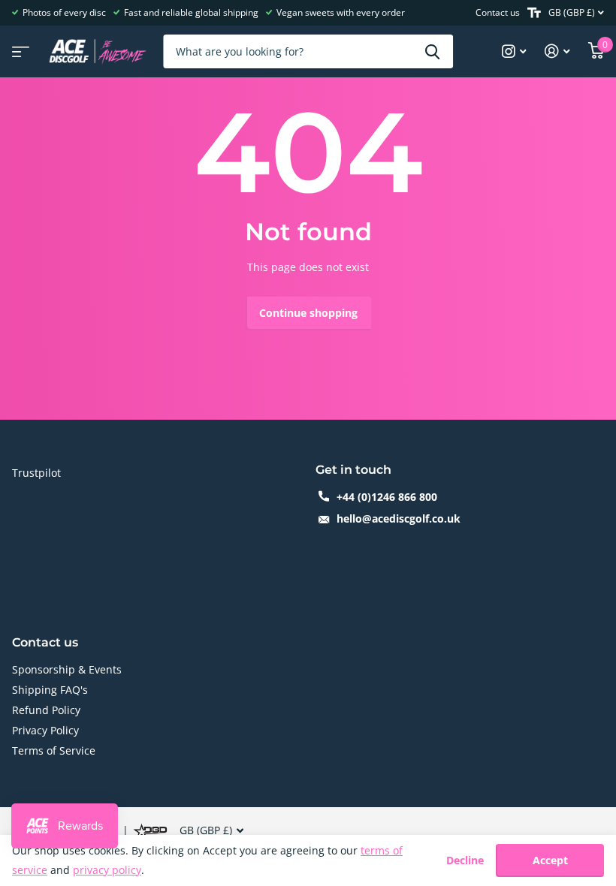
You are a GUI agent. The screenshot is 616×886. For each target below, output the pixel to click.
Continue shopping (308, 313)
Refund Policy (46, 710)
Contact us (498, 12)
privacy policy (107, 870)
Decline (465, 860)
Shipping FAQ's (50, 690)
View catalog (19, 47)
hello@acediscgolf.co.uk (398, 518)
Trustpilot (36, 473)
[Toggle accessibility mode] (534, 13)
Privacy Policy (45, 730)
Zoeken (432, 51)
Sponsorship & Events (67, 669)
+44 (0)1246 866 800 (387, 497)
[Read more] (514, 51)
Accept (550, 860)
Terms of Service (53, 750)
